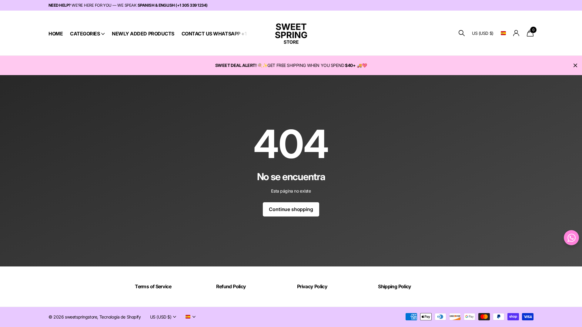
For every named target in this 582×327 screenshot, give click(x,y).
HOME (55, 34)
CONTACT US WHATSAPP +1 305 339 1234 (230, 34)
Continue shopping (291, 209)
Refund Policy (231, 286)
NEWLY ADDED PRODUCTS (143, 34)
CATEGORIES (85, 34)
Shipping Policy (394, 286)
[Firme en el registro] (516, 33)
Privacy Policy (312, 286)
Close (575, 65)
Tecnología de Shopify (120, 316)
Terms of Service (153, 286)
